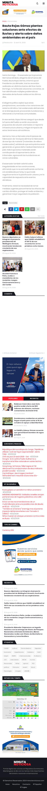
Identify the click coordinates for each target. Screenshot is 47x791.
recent (25, 667)
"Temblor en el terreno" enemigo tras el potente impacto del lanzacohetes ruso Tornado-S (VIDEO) (22, 511)
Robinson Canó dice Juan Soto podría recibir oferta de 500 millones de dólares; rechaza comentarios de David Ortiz (27, 407)
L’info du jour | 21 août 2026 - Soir (15, 456)
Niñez (17, 663)
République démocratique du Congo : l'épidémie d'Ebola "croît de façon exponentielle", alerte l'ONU (22, 451)
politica (6, 667)
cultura (14, 648)
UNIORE (26, 671)
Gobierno (30, 652)
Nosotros (16, 784)
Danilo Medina (26, 648)
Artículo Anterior (10, 353)
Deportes (38, 648)
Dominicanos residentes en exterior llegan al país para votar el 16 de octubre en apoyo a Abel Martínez (29, 420)
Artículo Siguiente (36, 353)
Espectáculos (19, 652)
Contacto (26, 784)
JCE (5, 660)
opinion (25, 663)
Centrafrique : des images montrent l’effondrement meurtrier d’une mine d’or (19, 474)
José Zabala (14, 660)
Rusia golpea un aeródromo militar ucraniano (21, 490)
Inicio (4, 21)
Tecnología (8, 671)
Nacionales (12, 21)
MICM (24, 660)
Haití (38, 652)
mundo (32, 660)
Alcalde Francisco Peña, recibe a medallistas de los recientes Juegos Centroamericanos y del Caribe (11, 279)
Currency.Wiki (8, 530)
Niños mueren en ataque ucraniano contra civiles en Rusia (23, 517)
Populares (13, 398)
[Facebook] (10, 209)
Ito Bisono (37, 656)
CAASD (6, 648)
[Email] (32, 209)
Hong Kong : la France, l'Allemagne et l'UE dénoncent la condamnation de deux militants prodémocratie (22, 468)
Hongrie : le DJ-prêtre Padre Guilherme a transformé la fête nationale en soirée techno (21, 460)
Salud (33, 667)
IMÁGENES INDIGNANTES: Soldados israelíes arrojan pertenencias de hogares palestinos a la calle (23, 495)
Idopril (6, 656)
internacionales (24, 656)
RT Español (37, 784)
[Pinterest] (21, 209)
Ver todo (41, 216)
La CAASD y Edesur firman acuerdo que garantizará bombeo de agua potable (29, 432)
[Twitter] (16, 209)
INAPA (14, 656)
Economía (7, 652)
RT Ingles (23, 787)
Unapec (18, 671)
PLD (33, 663)
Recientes (34, 398)
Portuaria (16, 667)
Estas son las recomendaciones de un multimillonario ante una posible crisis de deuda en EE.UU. (22, 504)
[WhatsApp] (27, 209)
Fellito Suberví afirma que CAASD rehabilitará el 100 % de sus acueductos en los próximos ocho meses (35, 241)
